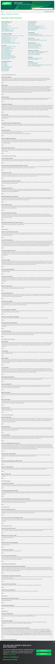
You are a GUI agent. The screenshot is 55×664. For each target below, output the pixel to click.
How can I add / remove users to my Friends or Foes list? (37, 40)
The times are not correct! (5, 36)
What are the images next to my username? (8, 39)
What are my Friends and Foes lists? (34, 39)
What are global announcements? (6, 66)
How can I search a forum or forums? (34, 43)
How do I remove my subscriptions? (34, 54)
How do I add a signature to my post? (7, 48)
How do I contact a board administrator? (34, 65)
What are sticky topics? (5, 68)
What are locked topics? (5, 69)
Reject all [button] (43, 654)
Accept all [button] (43, 650)
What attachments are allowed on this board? (35, 58)
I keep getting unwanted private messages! (35, 34)
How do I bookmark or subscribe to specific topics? (36, 52)
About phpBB (27, 616)
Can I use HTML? (4, 63)
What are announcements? (5, 67)
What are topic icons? (5, 70)
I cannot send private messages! (33, 33)
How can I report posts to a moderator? (7, 55)
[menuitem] (52, 11)
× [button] (53, 642)
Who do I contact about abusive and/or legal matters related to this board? (40, 64)
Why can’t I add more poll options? (7, 50)
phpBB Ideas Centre (5, 623)
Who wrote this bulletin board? (33, 62)
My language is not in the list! (6, 38)
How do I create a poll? (5, 49)
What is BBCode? (4, 62)
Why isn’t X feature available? (33, 63)
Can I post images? (4, 65)
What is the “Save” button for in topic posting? (8, 56)
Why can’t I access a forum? (6, 52)
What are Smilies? (4, 64)
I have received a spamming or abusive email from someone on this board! (40, 35)
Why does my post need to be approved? (8, 57)
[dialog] (27, 652)
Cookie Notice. (12, 654)
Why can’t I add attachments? (6, 53)
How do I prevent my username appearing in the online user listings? (12, 35)
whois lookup (27, 630)
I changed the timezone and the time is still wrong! (9, 37)
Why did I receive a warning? (6, 54)
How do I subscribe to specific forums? (34, 53)
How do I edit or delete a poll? (6, 51)
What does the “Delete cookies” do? (7, 31)
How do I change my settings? (6, 34)
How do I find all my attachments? (33, 59)
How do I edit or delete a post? (6, 47)
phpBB (14, 191)
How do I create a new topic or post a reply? (8, 46)
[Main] (7, 3)
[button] (19, 657)
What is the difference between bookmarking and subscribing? (38, 51)
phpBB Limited (31, 614)
